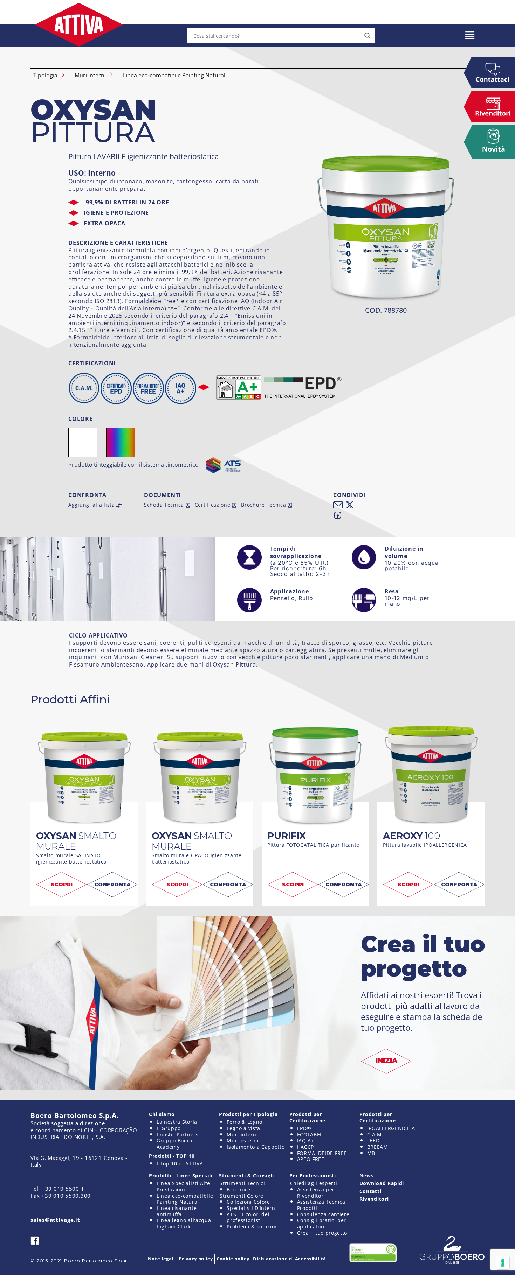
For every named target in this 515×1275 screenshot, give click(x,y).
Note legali (161, 1258)
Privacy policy (196, 1258)
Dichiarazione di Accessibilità (289, 1258)
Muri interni (90, 75)
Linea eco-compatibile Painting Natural (174, 75)
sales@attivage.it (55, 1219)
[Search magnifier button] (367, 35)
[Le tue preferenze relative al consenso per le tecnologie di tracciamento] (502, 1262)
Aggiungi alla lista (92, 504)
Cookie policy (233, 1258)
